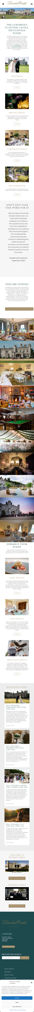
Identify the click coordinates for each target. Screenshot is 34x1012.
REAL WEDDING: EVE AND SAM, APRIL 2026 (15, 825)
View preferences (17, 1006)
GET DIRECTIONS (8, 946)
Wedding (17, 45)
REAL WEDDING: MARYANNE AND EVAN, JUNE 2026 (16, 707)
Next (20, 272)
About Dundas (9, 969)
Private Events (9, 975)
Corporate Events (10, 978)
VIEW (17, 88)
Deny (17, 1002)
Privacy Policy (13, 1010)
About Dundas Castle (17, 878)
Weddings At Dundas (17, 906)
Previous (16, 272)
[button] (31, 982)
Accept (17, 998)
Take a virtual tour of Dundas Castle (19, 309)
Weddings (7, 972)
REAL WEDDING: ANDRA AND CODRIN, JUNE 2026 (17, 786)
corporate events (16, 47)
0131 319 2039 (8, 934)
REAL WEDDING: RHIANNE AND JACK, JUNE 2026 (15, 748)
